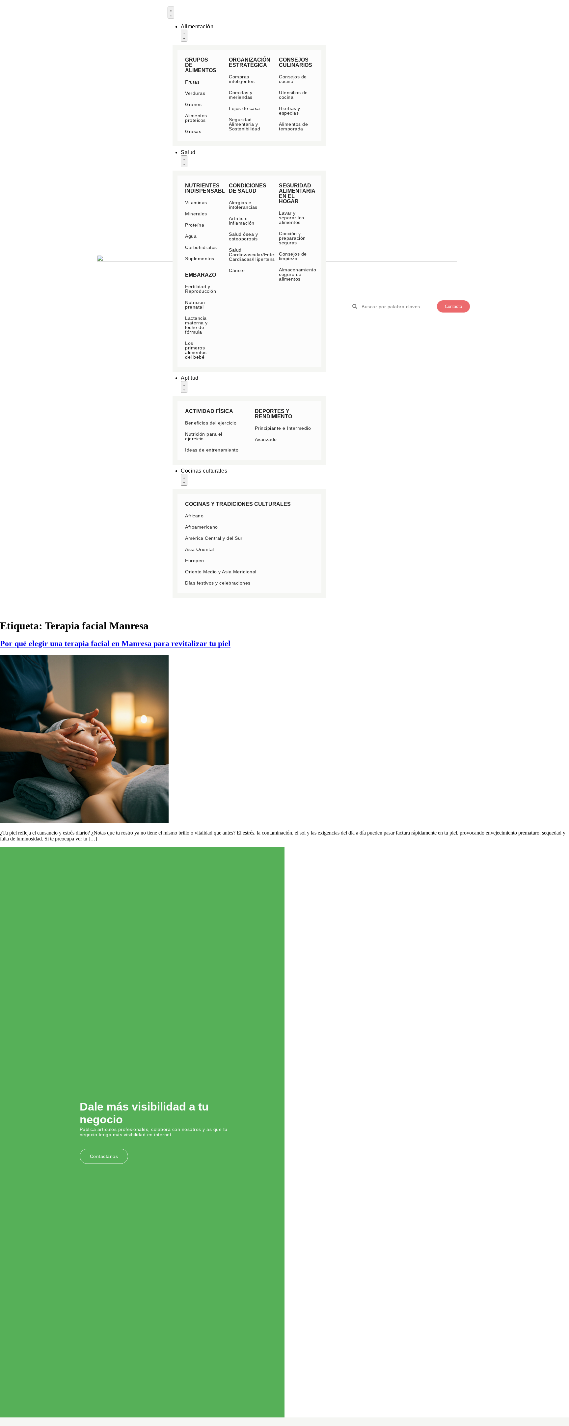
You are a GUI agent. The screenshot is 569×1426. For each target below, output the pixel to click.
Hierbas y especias (289, 111)
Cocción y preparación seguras (292, 238)
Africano (194, 515)
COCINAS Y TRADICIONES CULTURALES (238, 504)
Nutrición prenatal (195, 305)
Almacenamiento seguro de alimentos (297, 274)
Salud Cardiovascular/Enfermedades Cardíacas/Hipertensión (263, 254)
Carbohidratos (201, 247)
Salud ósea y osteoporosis (243, 236)
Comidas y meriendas (241, 95)
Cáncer (237, 270)
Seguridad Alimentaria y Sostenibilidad (244, 124)
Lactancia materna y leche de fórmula (196, 325)
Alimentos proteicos (196, 118)
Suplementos (199, 258)
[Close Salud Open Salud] (184, 161)
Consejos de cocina (293, 79)
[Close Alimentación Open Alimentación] (184, 35)
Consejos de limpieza (293, 256)
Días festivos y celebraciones (218, 583)
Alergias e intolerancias (243, 205)
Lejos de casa (244, 108)
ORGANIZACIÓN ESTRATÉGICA (249, 62)
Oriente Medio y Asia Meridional (221, 571)
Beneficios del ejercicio (210, 422)
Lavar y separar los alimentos (291, 217)
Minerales (196, 213)
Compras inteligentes (242, 79)
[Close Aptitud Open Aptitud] (184, 387)
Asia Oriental (199, 549)
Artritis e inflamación (242, 221)
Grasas (193, 131)
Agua (191, 236)
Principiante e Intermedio (283, 428)
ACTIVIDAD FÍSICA (209, 411)
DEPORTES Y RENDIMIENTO (273, 413)
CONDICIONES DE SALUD (247, 188)
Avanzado (266, 439)
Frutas (192, 82)
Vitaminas (196, 202)
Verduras (195, 93)
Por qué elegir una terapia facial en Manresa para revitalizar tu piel (115, 643)
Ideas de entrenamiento (211, 449)
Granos (193, 104)
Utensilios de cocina (293, 95)
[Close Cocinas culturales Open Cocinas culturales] (184, 480)
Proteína (194, 225)
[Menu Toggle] (171, 12)
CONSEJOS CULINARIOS (295, 62)
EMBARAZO (200, 275)
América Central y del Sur (214, 538)
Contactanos (104, 1156)
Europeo (194, 560)
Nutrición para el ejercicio (203, 436)
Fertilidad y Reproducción (200, 289)
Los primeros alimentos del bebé (196, 350)
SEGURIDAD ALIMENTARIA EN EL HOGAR (297, 193)
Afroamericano (201, 527)
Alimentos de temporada (293, 126)
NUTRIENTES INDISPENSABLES (208, 188)
